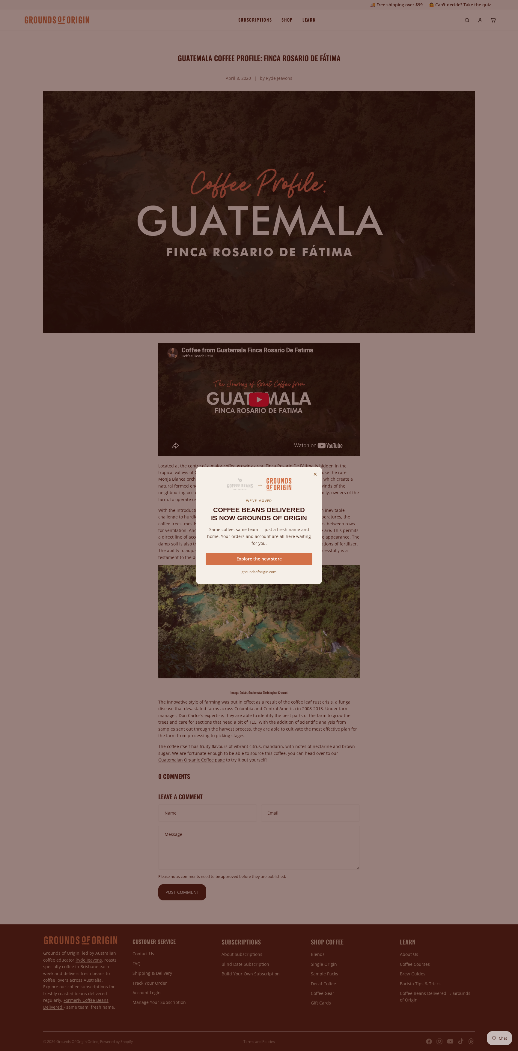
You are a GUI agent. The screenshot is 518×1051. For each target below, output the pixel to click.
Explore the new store (259, 559)
